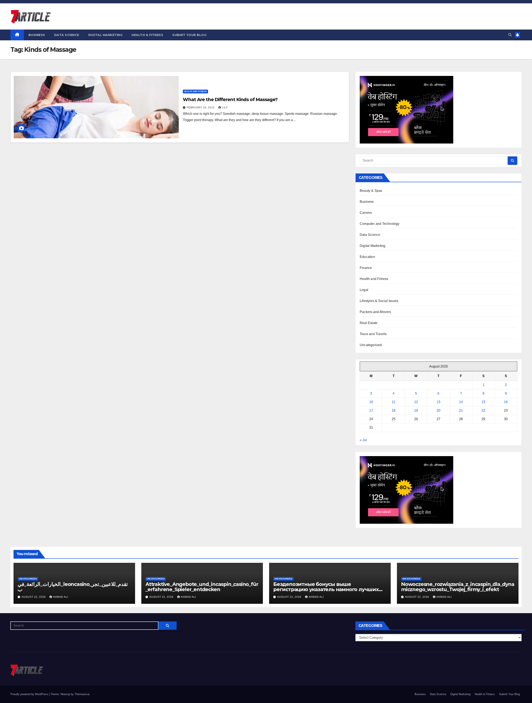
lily (225, 107)
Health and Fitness (195, 91)
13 (438, 402)
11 (393, 402)
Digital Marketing (105, 35)
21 (461, 410)
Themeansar (82, 694)
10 (371, 402)
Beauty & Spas (371, 190)
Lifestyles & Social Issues (379, 301)
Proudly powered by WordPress (29, 694)
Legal (364, 290)
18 (393, 410)
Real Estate (368, 323)
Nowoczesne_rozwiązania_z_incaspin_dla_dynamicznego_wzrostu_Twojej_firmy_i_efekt (457, 586)
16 (506, 402)
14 (461, 402)
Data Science (66, 35)
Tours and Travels (373, 334)
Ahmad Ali (60, 596)
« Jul (363, 440)
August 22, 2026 (34, 596)
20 (438, 410)
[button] (510, 35)
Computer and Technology (380, 223)
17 (371, 410)
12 (416, 402)
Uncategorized (371, 345)
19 (416, 410)
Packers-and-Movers (375, 312)
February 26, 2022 (201, 107)
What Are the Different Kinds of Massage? (230, 99)
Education (367, 257)
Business (36, 35)
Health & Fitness (147, 35)
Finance (366, 268)
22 (483, 410)
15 (483, 402)
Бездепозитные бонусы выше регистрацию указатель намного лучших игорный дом (326, 589)
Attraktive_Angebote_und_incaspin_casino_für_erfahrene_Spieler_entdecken (201, 586)
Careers (366, 212)
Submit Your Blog (189, 35)
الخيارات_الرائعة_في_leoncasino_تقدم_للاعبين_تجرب (73, 586)
